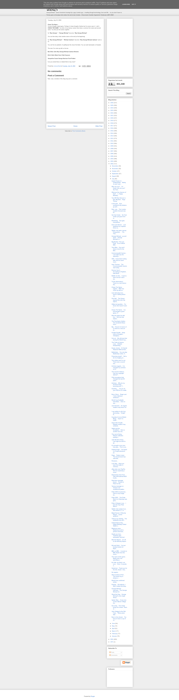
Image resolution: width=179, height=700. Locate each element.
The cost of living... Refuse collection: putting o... (117, 435)
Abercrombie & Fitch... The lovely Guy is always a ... (118, 576)
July (113, 178)
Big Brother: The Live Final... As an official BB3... (118, 243)
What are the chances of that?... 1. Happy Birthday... (119, 193)
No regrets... (115, 572)
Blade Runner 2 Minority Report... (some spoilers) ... (119, 514)
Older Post (98, 126)
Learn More (126, 4)
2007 (112, 151)
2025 (112, 105)
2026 (112, 102)
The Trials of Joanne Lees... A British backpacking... (118, 344)
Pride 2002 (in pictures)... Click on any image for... (119, 493)
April (113, 628)
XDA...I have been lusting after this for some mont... (119, 260)
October (114, 171)
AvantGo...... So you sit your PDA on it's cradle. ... (119, 390)
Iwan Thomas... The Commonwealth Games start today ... (119, 266)
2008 (112, 148)
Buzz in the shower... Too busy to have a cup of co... (119, 618)
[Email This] (83, 66)
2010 (112, 143)
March (114, 631)
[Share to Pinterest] (90, 66)
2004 (112, 158)
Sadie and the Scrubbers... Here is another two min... (118, 430)
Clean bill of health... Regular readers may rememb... (118, 424)
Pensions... (115, 461)
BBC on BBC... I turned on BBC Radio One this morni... (119, 552)
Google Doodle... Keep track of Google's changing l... (118, 334)
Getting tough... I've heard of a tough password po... (119, 451)
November (115, 168)
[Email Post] (79, 66)
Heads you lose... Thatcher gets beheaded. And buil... (118, 535)
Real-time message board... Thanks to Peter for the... (118, 482)
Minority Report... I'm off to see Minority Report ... (119, 541)
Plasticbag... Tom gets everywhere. (118, 221)
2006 (112, 153)
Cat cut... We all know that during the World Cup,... (119, 339)
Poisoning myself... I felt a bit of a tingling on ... (119, 357)
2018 (112, 123)
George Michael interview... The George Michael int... (119, 590)
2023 (112, 110)
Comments (114, 655)
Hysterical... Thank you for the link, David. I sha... (119, 568)
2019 (112, 120)
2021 (112, 115)
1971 (112, 642)
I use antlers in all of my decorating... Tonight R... (119, 413)
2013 (112, 136)
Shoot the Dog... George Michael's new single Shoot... (119, 596)
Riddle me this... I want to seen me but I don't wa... (119, 277)
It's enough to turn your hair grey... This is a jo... (119, 446)
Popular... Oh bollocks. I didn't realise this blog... (119, 585)
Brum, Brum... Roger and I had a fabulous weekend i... (119, 396)
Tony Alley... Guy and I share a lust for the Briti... (118, 249)
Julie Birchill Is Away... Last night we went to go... (118, 441)
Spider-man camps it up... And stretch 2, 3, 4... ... (119, 509)
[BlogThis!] (84, 66)
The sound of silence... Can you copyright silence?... (118, 373)
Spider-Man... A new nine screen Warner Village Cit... (119, 601)
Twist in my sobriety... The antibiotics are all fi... (119, 519)
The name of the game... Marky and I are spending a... (119, 558)
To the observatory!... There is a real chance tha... (119, 283)
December (115, 166)
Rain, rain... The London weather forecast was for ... (119, 211)
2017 (112, 125)
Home (75, 126)
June (113, 623)
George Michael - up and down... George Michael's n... (119, 237)
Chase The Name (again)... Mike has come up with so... (118, 288)
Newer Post (51, 126)
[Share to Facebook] (88, 66)
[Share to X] (86, 66)
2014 (112, 133)
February (115, 633)
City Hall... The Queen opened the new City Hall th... (118, 300)
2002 (112, 163)
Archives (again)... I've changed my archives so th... (119, 367)
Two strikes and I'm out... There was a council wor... (119, 362)
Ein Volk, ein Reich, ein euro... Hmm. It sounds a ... (119, 564)
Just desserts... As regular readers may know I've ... (119, 407)
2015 (112, 130)
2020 (112, 118)
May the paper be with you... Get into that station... (118, 317)
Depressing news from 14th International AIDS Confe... (119, 476)
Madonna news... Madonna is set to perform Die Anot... (118, 530)
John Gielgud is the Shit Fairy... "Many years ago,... (119, 613)
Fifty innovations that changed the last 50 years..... (118, 379)
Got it (134, 4)
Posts (112, 652)
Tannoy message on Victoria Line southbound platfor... (118, 487)
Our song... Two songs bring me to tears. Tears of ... (119, 607)
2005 (112, 156)
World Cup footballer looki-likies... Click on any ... (118, 401)
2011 (112, 141)
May (113, 626)
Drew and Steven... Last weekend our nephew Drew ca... (119, 226)
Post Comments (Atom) (78, 131)
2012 (112, 138)
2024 (112, 108)
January (114, 636)
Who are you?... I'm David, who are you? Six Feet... (118, 188)
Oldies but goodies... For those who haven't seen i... (119, 305)
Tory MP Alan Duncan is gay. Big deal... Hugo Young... (119, 199)
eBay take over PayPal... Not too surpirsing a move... (119, 470)
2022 (112, 113)
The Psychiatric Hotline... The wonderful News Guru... (119, 322)
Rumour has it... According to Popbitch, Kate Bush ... (119, 271)
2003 (112, 161)
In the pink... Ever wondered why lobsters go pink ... (119, 205)
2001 (112, 639)
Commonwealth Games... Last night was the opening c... (119, 254)
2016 (112, 128)
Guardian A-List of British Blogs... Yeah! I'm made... (119, 418)
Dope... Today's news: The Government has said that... (119, 456)
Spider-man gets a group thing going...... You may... (119, 232)
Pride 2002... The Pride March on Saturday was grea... (119, 499)
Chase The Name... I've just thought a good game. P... (119, 311)
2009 (112, 146)
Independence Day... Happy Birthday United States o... (119, 524)
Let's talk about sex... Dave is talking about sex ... (118, 294)
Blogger (93, 696)
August (114, 176)
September (115, 173)
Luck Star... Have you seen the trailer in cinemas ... (118, 465)
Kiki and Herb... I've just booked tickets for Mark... (118, 547)
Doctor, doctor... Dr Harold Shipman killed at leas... (119, 348)
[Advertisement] (119, 47)
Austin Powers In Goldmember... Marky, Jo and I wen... (119, 182)
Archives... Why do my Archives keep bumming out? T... (118, 384)
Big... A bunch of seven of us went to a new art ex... (119, 328)
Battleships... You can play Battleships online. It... (119, 352)
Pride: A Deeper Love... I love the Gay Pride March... (119, 504)
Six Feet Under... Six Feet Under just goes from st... (119, 216)
